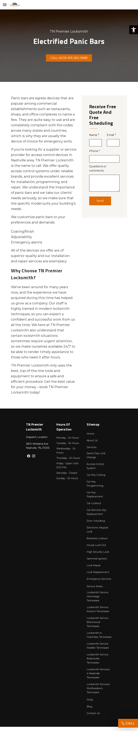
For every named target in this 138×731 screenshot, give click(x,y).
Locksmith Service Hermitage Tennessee (97, 596)
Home (90, 433)
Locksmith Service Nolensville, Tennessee (97, 658)
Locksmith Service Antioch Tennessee (98, 609)
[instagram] (33, 456)
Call (130, 723)
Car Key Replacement (95, 494)
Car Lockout (94, 503)
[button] (133, 29)
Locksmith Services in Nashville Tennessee (98, 673)
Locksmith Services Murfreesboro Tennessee (98, 688)
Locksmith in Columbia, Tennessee (99, 634)
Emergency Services (99, 578)
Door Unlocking (96, 520)
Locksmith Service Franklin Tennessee (98, 645)
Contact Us (93, 713)
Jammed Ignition (97, 558)
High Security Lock (98, 551)
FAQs (90, 699)
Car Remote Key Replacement (96, 512)
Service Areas (94, 586)
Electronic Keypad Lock (97, 529)
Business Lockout (97, 538)
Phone (94, 151)
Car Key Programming (95, 483)
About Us (92, 440)
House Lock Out (96, 545)
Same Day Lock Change (96, 455)
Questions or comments (97, 168)
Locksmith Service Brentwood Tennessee (97, 622)
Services (91, 447)
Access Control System (95, 466)
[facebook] (28, 456)
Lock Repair (94, 565)
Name (94, 135)
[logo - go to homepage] (14, 5)
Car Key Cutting (96, 474)
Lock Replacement (98, 572)
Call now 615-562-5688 (69, 58)
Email (111, 135)
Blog (89, 706)
